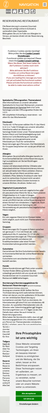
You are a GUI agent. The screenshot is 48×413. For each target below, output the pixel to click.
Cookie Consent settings (28, 60)
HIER (5, 112)
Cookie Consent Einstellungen (29, 54)
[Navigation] (45, 4)
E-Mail (17, 231)
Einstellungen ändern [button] (28, 404)
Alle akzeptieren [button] (29, 393)
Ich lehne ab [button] (29, 399)
